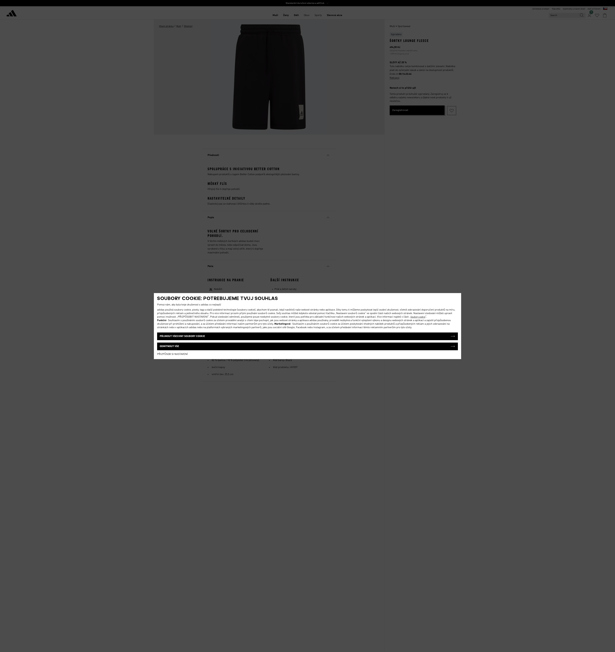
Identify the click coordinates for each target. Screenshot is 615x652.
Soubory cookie (417, 317)
